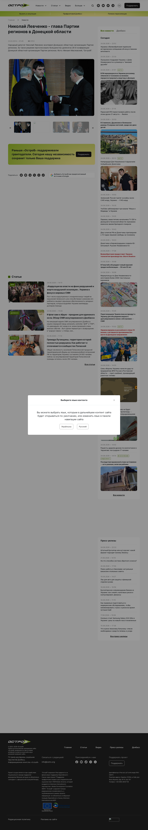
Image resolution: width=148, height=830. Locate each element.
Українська (66, 426)
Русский (83, 426)
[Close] (114, 400)
